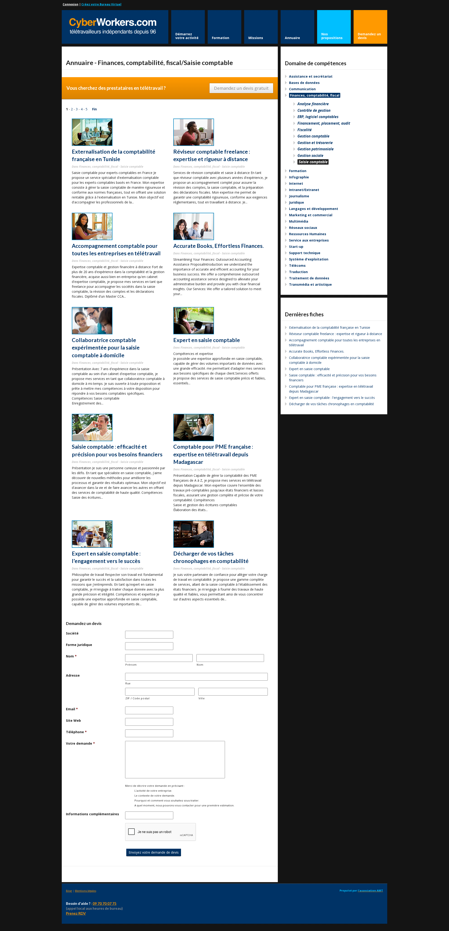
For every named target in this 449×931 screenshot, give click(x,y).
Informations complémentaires (92, 814)
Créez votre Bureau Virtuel (101, 4)
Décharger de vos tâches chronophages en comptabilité (331, 404)
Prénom (131, 664)
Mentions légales (85, 890)
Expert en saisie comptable (206, 340)
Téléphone (76, 732)
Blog (69, 890)
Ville (202, 698)
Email (72, 709)
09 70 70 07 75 (104, 903)
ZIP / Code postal (137, 698)
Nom (71, 656)
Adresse (73, 675)
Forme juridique (79, 644)
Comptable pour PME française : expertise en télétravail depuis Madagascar (213, 454)
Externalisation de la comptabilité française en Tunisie (329, 327)
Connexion (70, 4)
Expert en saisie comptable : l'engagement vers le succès (332, 397)
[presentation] (160, 832)
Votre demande (80, 743)
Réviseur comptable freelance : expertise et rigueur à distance (335, 334)
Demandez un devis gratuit (241, 88)
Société (72, 633)
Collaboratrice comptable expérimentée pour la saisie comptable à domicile (106, 347)
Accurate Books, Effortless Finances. (218, 245)
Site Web (73, 720)
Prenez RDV (76, 913)
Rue (128, 683)
